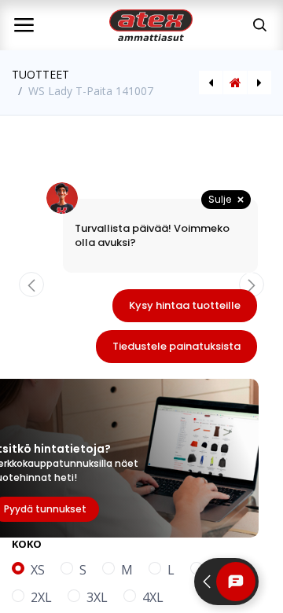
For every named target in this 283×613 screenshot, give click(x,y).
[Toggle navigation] (23, 25)
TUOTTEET (40, 74)
